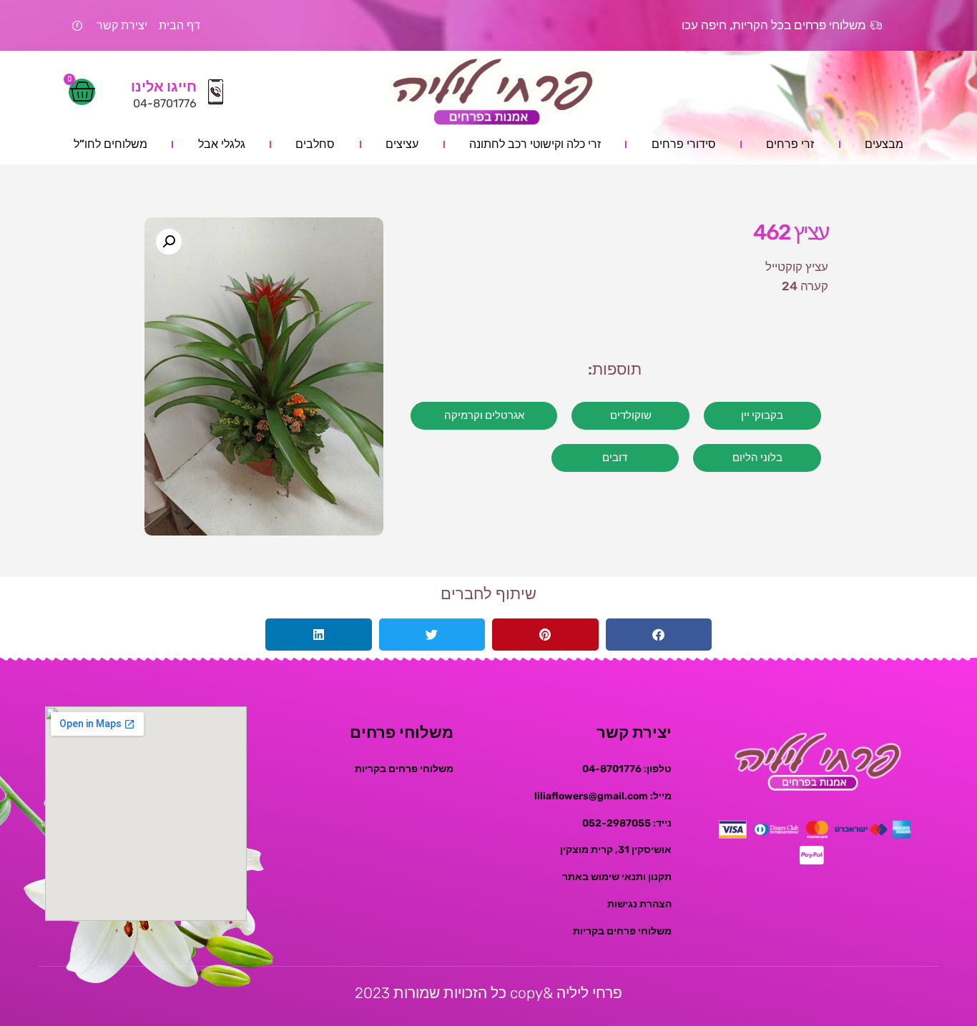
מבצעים (884, 144)
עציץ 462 (790, 232)
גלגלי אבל (221, 144)
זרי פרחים (790, 144)
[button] (169, 242)
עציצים (402, 144)
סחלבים (315, 144)
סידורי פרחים (684, 144)
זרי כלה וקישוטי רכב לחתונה (535, 144)
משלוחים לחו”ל (110, 144)
